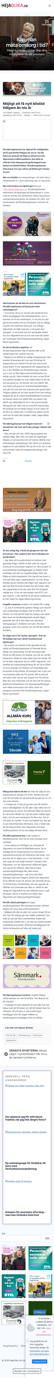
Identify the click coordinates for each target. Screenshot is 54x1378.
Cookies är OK (39, 1361)
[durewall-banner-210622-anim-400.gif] (14, 772)
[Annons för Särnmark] (27, 987)
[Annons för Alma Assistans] (27, 88)
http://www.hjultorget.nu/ (15, 189)
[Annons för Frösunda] (27, 753)
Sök (3, 1233)
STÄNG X (39, 1312)
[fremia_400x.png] (39, 772)
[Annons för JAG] (14, 541)
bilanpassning (24, 1035)
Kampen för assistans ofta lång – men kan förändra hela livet (25, 1213)
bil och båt (10, 1035)
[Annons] (27, 69)
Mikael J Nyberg (13, 113)
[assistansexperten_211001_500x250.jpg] (27, 265)
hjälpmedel (11, 1040)
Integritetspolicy (10, 1346)
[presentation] (27, 1098)
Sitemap (24, 1346)
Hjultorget (37, 1035)
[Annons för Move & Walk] (27, 958)
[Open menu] (49, 5)
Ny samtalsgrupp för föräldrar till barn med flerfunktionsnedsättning (25, 1166)
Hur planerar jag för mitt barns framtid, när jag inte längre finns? (25, 1118)
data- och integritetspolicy (43, 1331)
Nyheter (27, 115)
